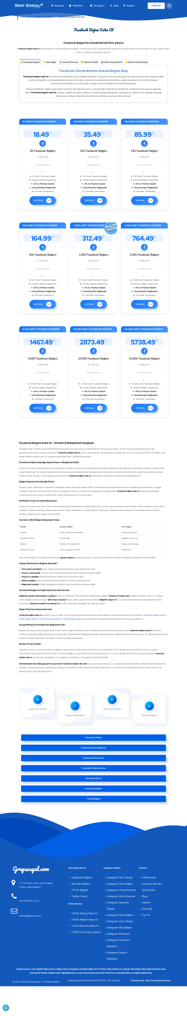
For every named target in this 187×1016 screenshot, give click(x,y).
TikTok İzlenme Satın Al (85, 926)
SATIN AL (38, 200)
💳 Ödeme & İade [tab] (89, 62)
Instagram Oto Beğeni (119, 927)
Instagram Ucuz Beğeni (120, 915)
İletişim (146, 902)
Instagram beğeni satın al (155, 615)
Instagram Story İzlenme (121, 896)
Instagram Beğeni (93, 788)
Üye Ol (146, 915)
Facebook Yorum (93, 778)
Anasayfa (59, 5)
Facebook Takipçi (93, 737)
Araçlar (130, 5)
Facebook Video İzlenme (94, 768)
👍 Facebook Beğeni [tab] (30, 62)
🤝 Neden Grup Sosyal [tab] (136, 62)
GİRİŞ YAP (156, 5)
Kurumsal (98, 5)
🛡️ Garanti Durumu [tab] (68, 62)
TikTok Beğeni (94, 798)
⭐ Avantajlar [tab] (49, 62)
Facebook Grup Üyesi (93, 758)
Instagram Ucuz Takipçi (120, 921)
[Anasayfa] (30, 5)
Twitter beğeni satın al (73, 619)
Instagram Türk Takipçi (120, 877)
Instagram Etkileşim (118, 934)
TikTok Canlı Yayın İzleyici (86, 932)
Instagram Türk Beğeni (120, 883)
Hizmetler (78, 5)
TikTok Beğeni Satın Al (84, 919)
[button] (168, 6)
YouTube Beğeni (80, 883)
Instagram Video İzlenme (121, 890)
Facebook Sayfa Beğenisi (93, 747)
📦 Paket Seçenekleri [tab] (112, 62)
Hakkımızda (148, 877)
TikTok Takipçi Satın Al (84, 913)
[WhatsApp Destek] (6, 1008)
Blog (116, 5)
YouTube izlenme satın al (49, 619)
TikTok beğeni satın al (28, 619)
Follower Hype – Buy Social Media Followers (151, 980)
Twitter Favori (79, 896)
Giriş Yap (147, 908)
